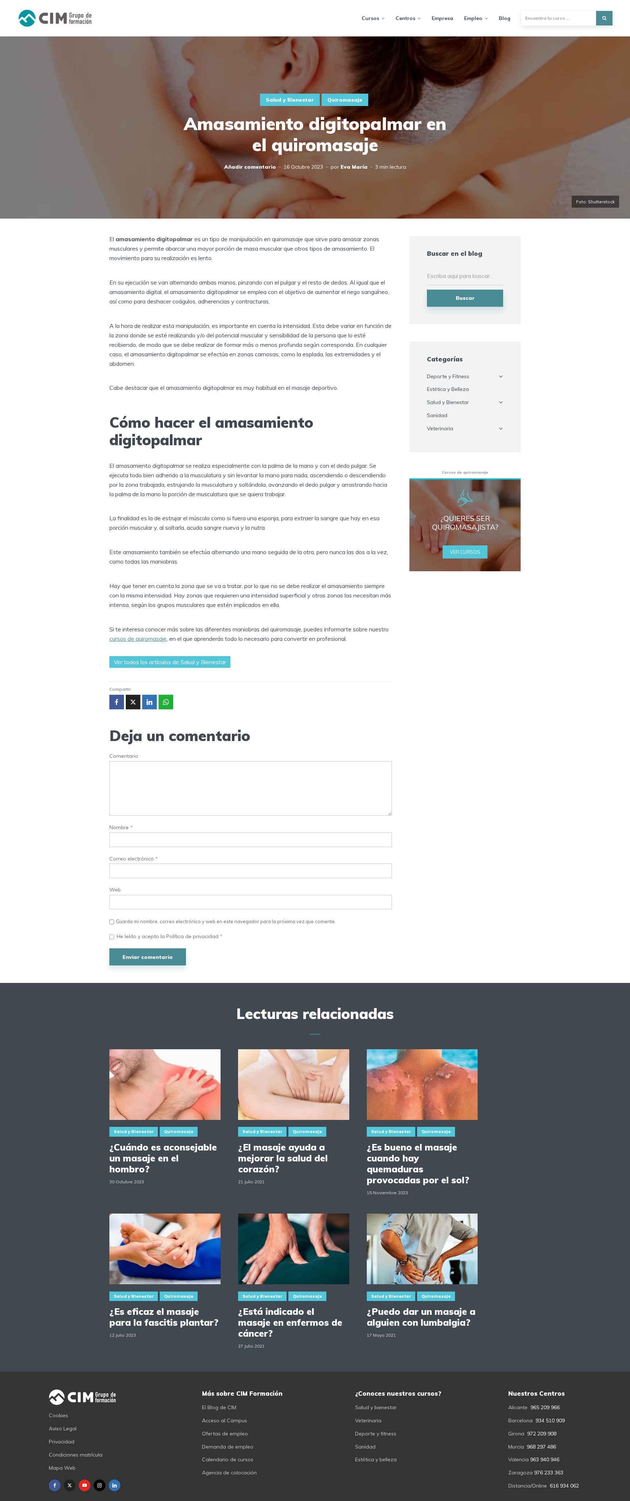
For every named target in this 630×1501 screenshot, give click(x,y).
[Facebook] (55, 1485)
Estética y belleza (376, 1459)
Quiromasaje (344, 100)
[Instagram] (99, 1485)
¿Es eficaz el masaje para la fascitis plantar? (163, 1317)
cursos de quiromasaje (138, 638)
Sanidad (437, 415)
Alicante (518, 1407)
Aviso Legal (63, 1428)
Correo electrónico (133, 859)
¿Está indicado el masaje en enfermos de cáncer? (290, 1322)
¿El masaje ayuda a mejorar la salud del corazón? (283, 1158)
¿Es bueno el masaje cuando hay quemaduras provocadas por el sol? (418, 1163)
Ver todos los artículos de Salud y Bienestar (170, 662)
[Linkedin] (114, 1485)
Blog (504, 18)
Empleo (473, 18)
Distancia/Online (527, 1485)
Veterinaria (440, 428)
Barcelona (520, 1420)
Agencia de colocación (229, 1472)
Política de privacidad (193, 936)
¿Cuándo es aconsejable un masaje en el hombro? (163, 1158)
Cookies (58, 1415)
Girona (516, 1433)
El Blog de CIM (219, 1407)
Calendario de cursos (227, 1459)
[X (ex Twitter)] (69, 1485)
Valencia (518, 1459)
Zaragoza (520, 1472)
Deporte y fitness (375, 1433)
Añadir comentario (250, 167)
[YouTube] (84, 1485)
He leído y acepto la (169, 936)
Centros (405, 18)
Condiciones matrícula (75, 1454)
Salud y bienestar (376, 1407)
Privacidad (61, 1441)
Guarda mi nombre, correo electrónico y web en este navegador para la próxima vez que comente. (226, 921)
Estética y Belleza (448, 389)
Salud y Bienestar (290, 100)
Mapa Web (62, 1468)
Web (115, 890)
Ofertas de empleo (225, 1433)
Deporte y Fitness (448, 376)
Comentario (123, 756)
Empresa (442, 18)
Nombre (121, 827)
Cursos (370, 18)
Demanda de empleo (227, 1446)
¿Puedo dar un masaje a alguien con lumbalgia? (421, 1317)
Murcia (516, 1446)
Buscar (465, 298)
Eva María (354, 167)
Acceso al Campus (224, 1420)
